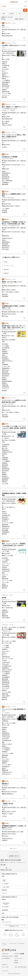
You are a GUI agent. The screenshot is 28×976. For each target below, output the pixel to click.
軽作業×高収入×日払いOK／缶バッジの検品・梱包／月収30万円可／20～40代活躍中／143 (14, 327)
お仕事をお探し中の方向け (7, 956)
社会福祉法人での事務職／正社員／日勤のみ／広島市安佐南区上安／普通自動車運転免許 (14, 223)
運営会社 (16, 960)
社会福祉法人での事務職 (9, 157)
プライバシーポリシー (19, 958)
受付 (3, 25)
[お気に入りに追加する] (24, 38)
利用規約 (16, 956)
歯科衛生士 (5, 783)
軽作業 (4, 597)
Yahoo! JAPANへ (5, 970)
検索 (25, 10)
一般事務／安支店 (7, 803)
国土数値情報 (11, 926)
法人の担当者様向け (6, 958)
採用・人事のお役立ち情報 (20, 967)
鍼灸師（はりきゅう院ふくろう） (12, 282)
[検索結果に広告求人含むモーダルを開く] (4, 19)
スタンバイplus (5, 967)
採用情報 (16, 962)
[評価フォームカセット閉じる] (26, 930)
